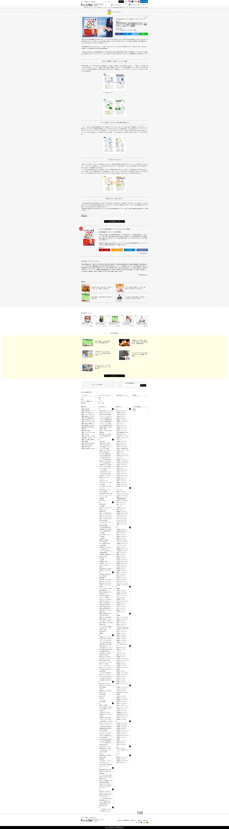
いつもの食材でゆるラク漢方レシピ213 (106, 473)
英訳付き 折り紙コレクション (105, 489)
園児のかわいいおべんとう (104, 477)
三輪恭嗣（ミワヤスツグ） (122, 708)
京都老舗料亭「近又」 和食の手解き (106, 529)
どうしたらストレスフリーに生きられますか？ (106, 662)
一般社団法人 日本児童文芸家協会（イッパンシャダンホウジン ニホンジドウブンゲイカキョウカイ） (124, 628)
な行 (99, 681)
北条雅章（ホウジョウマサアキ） (123, 674)
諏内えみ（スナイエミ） (121, 534)
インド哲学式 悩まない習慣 (104, 457)
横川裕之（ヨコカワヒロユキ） (122, 724)
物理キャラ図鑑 (102, 757)
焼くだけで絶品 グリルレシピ (105, 534)
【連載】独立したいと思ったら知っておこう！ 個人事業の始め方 (88, 421)
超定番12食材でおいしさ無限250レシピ (106, 644)
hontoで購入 (129, 250)
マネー (99, 399)
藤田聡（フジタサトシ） (121, 671)
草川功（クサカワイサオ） (122, 516)
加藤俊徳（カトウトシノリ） (122, 511)
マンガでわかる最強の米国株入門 (105, 425)
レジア (118, 751)
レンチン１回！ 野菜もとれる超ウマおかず (106, 798)
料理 (82, 399)
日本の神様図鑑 (102, 701)
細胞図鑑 (101, 633)
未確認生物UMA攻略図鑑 (104, 782)
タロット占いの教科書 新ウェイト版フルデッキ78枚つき (106, 642)
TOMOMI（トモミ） (120, 611)
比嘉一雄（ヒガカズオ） (121, 678)
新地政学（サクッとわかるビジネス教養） (106, 584)
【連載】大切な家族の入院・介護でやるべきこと (88, 448)
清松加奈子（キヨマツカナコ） (122, 513)
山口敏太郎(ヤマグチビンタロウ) (123, 735)
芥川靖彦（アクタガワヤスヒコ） (123, 462)
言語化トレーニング (103, 509)
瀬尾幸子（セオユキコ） (121, 554)
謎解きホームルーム (103, 692)
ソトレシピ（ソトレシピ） (122, 545)
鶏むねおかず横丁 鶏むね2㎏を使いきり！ (106, 638)
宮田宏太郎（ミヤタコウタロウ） (123, 692)
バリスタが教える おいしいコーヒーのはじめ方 (106, 750)
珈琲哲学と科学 (102, 511)
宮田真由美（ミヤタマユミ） (122, 712)
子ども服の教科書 (102, 545)
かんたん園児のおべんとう (104, 549)
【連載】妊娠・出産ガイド (86, 446)
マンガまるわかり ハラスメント (105, 760)
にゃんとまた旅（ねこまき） (122, 644)
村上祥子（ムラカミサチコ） (122, 689)
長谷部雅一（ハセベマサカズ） (122, 672)
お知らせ (134, 410)
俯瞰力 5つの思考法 (103, 705)
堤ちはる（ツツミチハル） (122, 606)
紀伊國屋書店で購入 (142, 250)
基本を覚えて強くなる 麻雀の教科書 (106, 414)
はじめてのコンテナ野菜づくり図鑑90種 (106, 733)
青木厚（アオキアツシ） (121, 425)
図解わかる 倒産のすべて (104, 654)
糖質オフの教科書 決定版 (104, 660)
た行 (99, 635)
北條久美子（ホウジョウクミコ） (123, 658)
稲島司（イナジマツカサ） (122, 480)
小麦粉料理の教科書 (103, 552)
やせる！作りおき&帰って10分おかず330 (106, 775)
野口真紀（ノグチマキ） (121, 633)
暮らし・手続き (101, 403)
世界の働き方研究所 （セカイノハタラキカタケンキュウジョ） (124, 531)
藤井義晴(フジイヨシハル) (121, 663)
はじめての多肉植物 (103, 730)
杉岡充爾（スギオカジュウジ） (122, 543)
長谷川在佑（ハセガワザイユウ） (123, 660)
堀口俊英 (118, 669)
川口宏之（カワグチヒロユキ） (122, 495)
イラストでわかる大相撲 (104, 448)
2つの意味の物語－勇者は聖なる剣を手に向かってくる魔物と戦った (106, 726)
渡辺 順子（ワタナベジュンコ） (122, 757)
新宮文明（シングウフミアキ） (122, 584)
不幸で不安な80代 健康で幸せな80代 (106, 739)
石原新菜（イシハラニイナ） (122, 477)
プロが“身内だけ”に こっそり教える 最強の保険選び (106, 628)
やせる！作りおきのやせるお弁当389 (106, 676)
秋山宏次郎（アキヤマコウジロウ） (123, 436)
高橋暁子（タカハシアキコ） (122, 602)
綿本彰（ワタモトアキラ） (122, 762)
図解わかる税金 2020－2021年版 (105, 622)
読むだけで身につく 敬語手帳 (105, 785)
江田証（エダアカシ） (121, 468)
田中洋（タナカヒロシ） (121, 597)
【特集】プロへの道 (85, 434)
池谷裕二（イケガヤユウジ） (122, 464)
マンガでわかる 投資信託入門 (105, 672)
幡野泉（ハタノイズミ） (121, 654)
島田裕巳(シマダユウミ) (121, 568)
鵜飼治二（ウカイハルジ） (122, 430)
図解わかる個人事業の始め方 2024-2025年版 (106, 608)
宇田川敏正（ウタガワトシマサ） (123, 455)
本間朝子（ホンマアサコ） (122, 681)
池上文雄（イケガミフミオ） (122, 473)
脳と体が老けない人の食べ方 (104, 683)
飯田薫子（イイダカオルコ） (122, 419)
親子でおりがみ (102, 500)
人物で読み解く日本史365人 (104, 604)
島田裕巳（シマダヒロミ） (122, 558)
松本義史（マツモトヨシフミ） (122, 687)
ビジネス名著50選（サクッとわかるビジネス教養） (127, 30)
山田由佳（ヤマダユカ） (121, 737)
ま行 (99, 409)
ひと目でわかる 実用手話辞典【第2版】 (106, 741)
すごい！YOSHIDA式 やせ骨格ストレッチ (106, 588)
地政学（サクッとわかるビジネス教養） (106, 674)
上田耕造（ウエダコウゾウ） (122, 441)
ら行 (99, 789)
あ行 (99, 439)
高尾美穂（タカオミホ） (121, 599)
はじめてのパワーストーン (104, 766)
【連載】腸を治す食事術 (85, 430)
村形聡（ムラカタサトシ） (122, 690)
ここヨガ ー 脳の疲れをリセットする (106, 550)
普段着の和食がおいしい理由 (104, 748)
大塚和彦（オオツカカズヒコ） (122, 470)
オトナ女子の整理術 (103, 491)
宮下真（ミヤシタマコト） (122, 696)
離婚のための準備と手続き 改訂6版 (106, 794)
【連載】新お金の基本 (85, 409)
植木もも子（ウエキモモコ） (122, 446)
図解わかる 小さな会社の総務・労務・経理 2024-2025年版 (106, 617)
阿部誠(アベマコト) (120, 452)
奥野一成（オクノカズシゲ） (122, 410)
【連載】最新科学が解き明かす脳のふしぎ (88, 427)
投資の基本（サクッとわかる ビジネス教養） (106, 637)
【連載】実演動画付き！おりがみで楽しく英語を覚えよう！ (88, 425)
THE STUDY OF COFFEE (104, 615)
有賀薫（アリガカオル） (121, 418)
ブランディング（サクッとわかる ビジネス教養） (106, 719)
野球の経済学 (101, 773)
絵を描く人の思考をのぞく (104, 452)
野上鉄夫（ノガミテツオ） (122, 624)
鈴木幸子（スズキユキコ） (122, 547)
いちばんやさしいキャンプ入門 (105, 482)
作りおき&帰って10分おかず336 (105, 678)
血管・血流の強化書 (103, 520)
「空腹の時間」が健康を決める (105, 554)
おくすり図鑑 (101, 484)
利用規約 (119, 820)
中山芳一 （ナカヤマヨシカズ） (122, 617)
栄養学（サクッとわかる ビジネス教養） (106, 461)
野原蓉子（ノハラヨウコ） (122, 638)
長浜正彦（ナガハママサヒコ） (122, 619)
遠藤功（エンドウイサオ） (122, 443)
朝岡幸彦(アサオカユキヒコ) (122, 445)
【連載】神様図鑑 (84, 441)
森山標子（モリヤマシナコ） (122, 710)
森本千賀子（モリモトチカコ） (122, 715)
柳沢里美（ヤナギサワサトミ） (122, 732)
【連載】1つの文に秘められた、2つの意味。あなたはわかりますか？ (88, 412)
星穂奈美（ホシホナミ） (121, 656)
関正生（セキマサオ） (121, 576)
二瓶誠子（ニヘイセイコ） (122, 642)
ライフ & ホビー (93, 7)
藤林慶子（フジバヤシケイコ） (122, 683)
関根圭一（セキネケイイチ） (122, 552)
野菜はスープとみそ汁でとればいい (106, 784)
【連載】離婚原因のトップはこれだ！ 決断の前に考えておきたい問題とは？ (88, 416)
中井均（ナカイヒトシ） (121, 626)
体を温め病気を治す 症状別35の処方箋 (106, 568)
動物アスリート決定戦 (103, 663)
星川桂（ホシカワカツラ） (122, 676)
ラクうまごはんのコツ (103, 796)
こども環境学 (101, 538)
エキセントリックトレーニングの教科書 (106, 495)
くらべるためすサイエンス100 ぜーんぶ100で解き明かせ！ (106, 522)
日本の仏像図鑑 (102, 687)
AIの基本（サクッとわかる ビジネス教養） (106, 450)
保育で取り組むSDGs (103, 744)
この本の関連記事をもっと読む (114, 221)
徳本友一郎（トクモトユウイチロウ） (124, 601)
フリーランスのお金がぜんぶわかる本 (106, 742)
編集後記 (134, 409)
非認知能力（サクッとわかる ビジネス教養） (106, 714)
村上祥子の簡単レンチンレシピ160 (106, 410)
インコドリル (101, 488)
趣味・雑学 (119, 28)
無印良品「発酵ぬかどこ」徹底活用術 (106, 427)
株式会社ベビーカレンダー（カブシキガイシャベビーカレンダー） (124, 667)
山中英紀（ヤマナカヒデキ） (122, 723)
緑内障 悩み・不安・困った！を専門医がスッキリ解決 (106, 791)
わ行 (99, 807)
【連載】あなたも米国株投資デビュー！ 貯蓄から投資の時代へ (88, 418)
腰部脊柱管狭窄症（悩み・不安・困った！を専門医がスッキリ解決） (106, 769)
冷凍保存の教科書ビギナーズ (104, 803)
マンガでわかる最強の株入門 (104, 436)
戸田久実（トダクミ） (121, 604)
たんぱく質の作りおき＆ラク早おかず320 (106, 669)
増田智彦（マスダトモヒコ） (122, 698)
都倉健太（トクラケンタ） (122, 610)
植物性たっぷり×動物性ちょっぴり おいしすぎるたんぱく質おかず (106, 602)
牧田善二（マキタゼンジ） (122, 705)
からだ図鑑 (101, 559)
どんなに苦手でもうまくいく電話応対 (106, 647)
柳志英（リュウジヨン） (121, 748)
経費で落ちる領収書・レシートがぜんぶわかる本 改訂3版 (106, 525)
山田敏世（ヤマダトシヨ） (122, 741)
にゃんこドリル (102, 699)
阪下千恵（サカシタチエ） (122, 579)
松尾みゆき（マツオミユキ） (122, 703)
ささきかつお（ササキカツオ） (122, 541)
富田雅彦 (118, 588)
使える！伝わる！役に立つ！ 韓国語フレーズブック (106, 516)
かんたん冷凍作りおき (103, 541)
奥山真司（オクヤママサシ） (122, 484)
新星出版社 (96, 4)
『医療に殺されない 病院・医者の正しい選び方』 (106, 464)
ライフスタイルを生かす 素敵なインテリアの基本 (106, 626)
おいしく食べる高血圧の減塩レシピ (106, 459)
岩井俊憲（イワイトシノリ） (122, 428)
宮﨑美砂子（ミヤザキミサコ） (122, 699)
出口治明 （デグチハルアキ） (122, 592)
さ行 (99, 572)
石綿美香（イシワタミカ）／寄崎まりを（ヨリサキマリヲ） (124, 421)
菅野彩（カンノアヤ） (121, 509)
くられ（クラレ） (120, 489)
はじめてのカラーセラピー (104, 762)
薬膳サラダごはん (102, 778)
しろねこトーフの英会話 (104, 597)
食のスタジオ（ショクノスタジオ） (123, 583)
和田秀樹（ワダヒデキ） (121, 759)
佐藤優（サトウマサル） (121, 556)
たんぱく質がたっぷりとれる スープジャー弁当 (106, 658)
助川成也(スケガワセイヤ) (121, 567)
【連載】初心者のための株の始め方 (87, 443)
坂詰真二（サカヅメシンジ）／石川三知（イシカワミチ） (124, 565)
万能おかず (101, 715)
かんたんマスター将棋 (103, 565)
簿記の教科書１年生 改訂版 (104, 755)
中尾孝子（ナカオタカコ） (122, 635)
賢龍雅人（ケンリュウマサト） (122, 497)
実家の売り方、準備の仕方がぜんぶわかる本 (106, 574)
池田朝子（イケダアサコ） (122, 482)
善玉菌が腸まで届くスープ (104, 590)
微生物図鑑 (101, 759)
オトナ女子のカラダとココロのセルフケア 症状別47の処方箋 (106, 486)
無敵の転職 (101, 432)
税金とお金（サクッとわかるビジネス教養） (106, 583)
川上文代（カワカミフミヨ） (122, 522)
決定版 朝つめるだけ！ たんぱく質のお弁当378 (106, 645)
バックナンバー (114, 375)
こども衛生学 (101, 536)
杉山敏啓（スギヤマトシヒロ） (122, 561)
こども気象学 (101, 532)
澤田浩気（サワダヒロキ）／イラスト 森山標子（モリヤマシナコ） (124, 536)
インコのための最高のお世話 (104, 462)
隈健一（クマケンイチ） (121, 504)
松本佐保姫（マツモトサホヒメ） (123, 714)
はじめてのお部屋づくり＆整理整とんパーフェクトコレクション (106, 707)
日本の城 (101, 689)
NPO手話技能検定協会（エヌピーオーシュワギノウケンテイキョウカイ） (124, 432)
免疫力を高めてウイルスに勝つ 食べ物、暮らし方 (106, 434)
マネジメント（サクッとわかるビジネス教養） (106, 416)
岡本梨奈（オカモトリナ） (122, 479)
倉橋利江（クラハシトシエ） (122, 523)
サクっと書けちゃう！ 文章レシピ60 (106, 620)
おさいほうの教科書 (103, 470)
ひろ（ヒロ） (119, 651)
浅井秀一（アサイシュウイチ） (122, 453)
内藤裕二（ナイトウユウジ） (122, 622)
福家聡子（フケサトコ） (121, 649)
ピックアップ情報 (144, 1)
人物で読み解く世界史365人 (104, 595)
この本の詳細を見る (143, 253)
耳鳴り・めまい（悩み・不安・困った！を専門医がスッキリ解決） (106, 412)
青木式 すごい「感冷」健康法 (105, 466)
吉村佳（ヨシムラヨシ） (121, 742)
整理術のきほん (102, 611)
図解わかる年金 (102, 624)
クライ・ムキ (119, 506)
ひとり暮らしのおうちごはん (104, 712)
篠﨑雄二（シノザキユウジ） (122, 572)
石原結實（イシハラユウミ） (122, 486)
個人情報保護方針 (126, 820)
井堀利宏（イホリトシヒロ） (122, 427)
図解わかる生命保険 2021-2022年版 (106, 613)
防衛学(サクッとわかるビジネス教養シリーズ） (106, 723)
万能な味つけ (101, 710)
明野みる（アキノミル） (121, 471)
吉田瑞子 (118, 739)
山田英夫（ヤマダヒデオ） (122, 728)
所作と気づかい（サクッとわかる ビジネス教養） (106, 581)
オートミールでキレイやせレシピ (105, 665)
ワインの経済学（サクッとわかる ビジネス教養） (106, 809)
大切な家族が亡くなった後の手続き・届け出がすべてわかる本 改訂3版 (106, 653)
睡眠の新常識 (101, 577)
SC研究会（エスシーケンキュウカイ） (124, 450)
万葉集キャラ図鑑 (102, 428)
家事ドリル (101, 567)
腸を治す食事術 (102, 671)
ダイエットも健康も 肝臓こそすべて (106, 531)
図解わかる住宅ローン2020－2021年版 (106, 619)
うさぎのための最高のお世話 (104, 455)
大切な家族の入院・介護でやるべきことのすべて (106, 680)
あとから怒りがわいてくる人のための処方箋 (106, 471)
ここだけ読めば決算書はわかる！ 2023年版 (106, 527)
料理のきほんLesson (103, 805)
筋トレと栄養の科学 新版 (104, 543)
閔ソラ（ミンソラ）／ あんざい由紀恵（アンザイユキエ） (124, 707)
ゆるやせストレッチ (103, 787)
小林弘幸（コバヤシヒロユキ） (122, 500)
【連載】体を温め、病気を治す (87, 445)
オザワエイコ (119, 439)
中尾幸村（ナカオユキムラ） (122, 637)
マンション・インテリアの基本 (105, 423)
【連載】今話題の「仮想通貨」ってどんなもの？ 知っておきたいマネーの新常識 (88, 423)
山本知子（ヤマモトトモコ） (122, 733)
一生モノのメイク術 (103, 497)
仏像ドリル (101, 753)
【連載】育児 (83, 428)
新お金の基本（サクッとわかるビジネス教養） (106, 579)
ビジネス (100, 401)
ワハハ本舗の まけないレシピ (105, 811)
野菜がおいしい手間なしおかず (105, 771)
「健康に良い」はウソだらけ (104, 563)
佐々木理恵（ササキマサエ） (122, 550)
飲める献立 (101, 698)
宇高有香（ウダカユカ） (121, 412)
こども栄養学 (101, 506)
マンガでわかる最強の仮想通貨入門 (106, 421)
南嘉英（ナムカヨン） (121, 620)
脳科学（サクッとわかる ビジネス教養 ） (106, 685)
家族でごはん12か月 (103, 556)
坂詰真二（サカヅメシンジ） (122, 577)
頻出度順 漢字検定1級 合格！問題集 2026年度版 (106, 728)
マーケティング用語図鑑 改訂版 (105, 419)
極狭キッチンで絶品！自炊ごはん (105, 513)
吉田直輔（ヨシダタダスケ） (122, 726)
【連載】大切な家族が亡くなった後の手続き (88, 419)
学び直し (100, 397)
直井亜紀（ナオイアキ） (121, 629)
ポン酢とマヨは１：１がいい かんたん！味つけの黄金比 (106, 746)
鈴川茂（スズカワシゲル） (122, 581)
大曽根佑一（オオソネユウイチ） (123, 437)
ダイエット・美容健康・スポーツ (87, 401)
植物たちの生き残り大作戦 (104, 606)
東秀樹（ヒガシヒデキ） (121, 647)
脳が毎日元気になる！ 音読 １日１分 (106, 690)
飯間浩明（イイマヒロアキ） (122, 459)
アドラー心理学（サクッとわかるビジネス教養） (106, 468)
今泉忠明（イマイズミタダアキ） (123, 461)
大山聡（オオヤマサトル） (122, 414)
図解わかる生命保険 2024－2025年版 (106, 592)
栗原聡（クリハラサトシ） (122, 491)
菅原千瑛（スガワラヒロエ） (122, 540)
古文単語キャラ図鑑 (103, 561)
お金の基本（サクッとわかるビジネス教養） (106, 475)
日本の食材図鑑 (102, 694)
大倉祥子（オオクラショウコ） (122, 475)
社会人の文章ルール (103, 631)
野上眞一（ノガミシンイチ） (122, 631)
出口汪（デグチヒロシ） (121, 608)
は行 (99, 703)
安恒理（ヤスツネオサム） (122, 744)
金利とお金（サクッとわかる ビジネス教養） (106, 507)
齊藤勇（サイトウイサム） (122, 538)
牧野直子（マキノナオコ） (122, 717)
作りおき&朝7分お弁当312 (104, 651)
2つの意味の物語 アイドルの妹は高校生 (106, 721)
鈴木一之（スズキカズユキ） (122, 574)
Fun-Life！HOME (88, 7)
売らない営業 (101, 441)
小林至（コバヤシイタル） (122, 502)
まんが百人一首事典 (103, 751)
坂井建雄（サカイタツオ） (122, 529)
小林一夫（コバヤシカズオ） (122, 518)
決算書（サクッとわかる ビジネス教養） (106, 515)
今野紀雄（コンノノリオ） (122, 507)
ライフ (82, 397)
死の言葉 (101, 586)
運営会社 (139, 820)
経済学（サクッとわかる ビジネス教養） (106, 570)
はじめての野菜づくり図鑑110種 (105, 764)
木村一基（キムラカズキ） (122, 520)
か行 (99, 502)
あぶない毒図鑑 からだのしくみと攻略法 (106, 446)
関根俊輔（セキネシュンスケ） (122, 549)
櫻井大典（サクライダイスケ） (122, 559)
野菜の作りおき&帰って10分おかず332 (106, 776)
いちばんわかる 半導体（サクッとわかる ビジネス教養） (106, 445)
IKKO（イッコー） (120, 457)
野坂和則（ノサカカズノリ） (122, 640)
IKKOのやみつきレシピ (103, 480)
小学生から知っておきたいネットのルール (106, 601)
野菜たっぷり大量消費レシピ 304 (105, 780)
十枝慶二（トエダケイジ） (122, 590)
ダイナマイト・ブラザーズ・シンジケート (124, 595)
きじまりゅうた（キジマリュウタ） (123, 493)
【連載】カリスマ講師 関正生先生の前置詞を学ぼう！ (88, 439)
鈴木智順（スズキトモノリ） (122, 570)
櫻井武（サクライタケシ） (122, 532)
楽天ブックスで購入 (105, 250)
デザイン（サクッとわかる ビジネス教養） (106, 640)
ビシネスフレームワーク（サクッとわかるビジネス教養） (106, 724)
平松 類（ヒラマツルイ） (121, 653)
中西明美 (118, 615)
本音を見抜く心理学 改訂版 (104, 717)
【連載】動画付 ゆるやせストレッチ (88, 437)
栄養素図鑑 (101, 498)
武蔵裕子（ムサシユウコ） (122, 701)
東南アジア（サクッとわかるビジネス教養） (106, 667)
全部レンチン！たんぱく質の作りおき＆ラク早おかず (106, 599)
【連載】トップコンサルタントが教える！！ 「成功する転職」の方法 (88, 432)
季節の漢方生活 (102, 504)
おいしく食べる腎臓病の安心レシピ (106, 453)
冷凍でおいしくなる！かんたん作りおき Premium (106, 793)
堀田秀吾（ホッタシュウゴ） (122, 665)
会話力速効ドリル (102, 558)
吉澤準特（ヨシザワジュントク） (123, 730)
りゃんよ (118, 753)
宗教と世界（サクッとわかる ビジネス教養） (106, 610)
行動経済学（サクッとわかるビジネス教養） (106, 547)
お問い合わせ (145, 820)
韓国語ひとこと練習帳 (103, 540)
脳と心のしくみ (102, 696)
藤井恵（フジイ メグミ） (121, 662)
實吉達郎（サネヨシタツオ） (122, 563)
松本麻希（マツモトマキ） (122, 719)
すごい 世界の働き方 (103, 576)
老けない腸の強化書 (103, 737)
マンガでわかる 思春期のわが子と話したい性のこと (106, 418)
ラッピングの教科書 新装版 (104, 802)
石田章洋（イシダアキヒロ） (122, 466)
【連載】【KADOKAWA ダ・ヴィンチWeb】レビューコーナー (88, 410)
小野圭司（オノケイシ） (121, 416)
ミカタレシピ (101, 437)
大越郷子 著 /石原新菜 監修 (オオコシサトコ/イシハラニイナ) (124, 448)
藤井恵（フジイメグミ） (121, 680)
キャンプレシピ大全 (103, 523)
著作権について (134, 820)
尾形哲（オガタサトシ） (121, 434)
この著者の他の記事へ (142, 274)
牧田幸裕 (118, 694)
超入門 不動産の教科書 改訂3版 (105, 649)
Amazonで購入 (117, 250)
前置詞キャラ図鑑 (102, 629)
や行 (99, 768)
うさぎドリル (101, 479)
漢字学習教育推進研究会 (121, 498)
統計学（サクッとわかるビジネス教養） (106, 656)
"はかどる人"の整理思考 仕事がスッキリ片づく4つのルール (106, 735)
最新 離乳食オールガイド (104, 800)
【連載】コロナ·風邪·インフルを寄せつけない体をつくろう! (88, 436)
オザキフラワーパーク (121, 423)
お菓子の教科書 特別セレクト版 (105, 493)
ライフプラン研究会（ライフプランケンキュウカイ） (124, 750)
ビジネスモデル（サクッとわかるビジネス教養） (106, 732)
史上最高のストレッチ (103, 593)
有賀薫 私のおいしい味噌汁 (104, 443)
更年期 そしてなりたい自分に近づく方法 (106, 518)
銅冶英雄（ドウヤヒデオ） (122, 593)
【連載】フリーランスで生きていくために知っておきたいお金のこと (88, 414)
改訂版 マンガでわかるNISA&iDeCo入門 (106, 430)
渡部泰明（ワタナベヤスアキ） (122, 760)
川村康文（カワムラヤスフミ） (122, 515)
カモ (117, 525)
